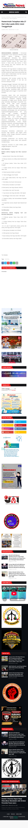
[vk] (20, 428)
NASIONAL (8, 17)
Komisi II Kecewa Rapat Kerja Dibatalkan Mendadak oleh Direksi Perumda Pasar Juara (16, 674)
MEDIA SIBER (19, 814)
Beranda (3, 17)
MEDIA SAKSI (14, 12)
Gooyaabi (15, 818)
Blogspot (16, 816)
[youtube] (8, 432)
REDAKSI (13, 814)
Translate (13, 390)
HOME (8, 814)
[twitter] (20, 421)
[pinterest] (20, 425)
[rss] (8, 425)
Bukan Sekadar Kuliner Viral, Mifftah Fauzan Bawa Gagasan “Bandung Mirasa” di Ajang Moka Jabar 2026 (17, 574)
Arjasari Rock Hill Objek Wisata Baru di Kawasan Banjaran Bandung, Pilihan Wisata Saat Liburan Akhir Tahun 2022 (17, 659)
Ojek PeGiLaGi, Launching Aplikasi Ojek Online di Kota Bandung (17, 666)
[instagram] (8, 428)
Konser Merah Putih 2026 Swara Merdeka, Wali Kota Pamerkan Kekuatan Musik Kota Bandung (17, 566)
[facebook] (8, 421)
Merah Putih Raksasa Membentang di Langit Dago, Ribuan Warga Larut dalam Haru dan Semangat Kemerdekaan (17, 557)
